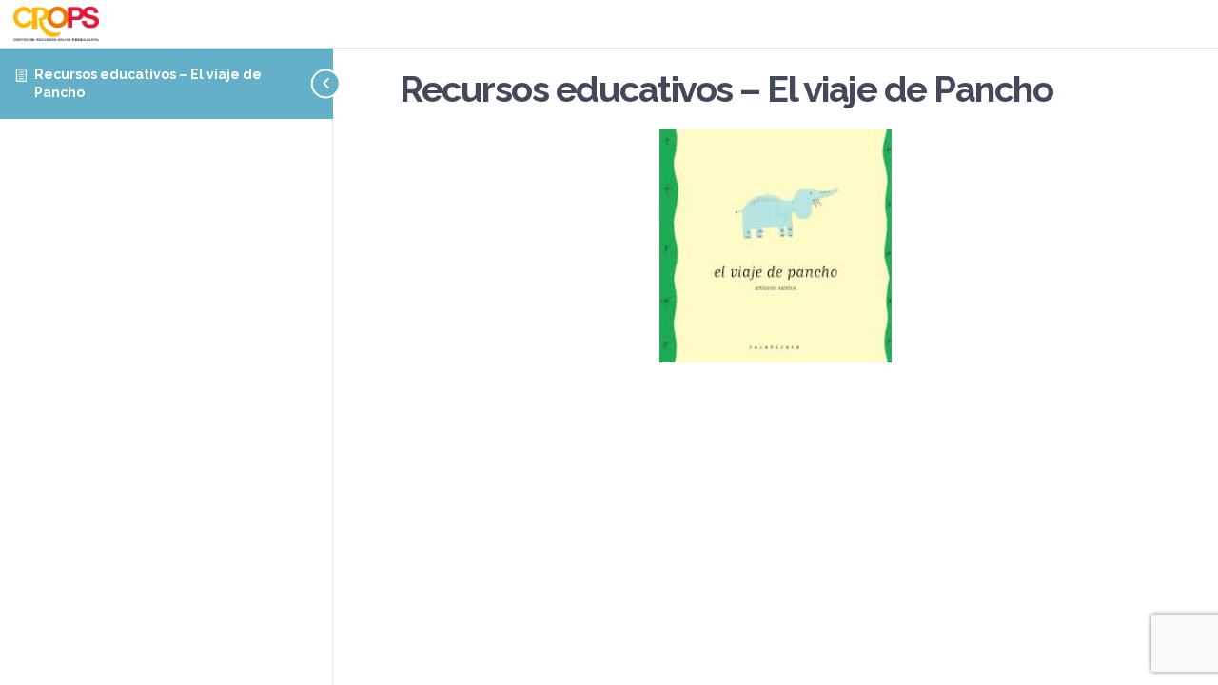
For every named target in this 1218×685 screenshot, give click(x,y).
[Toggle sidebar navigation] (297, 83)
